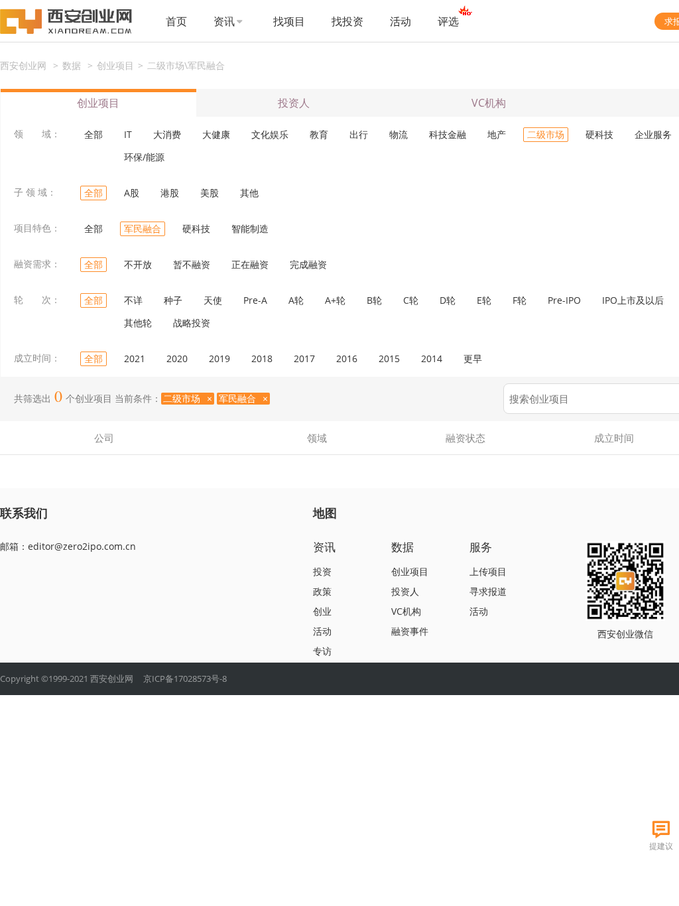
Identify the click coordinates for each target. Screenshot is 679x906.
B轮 (374, 300)
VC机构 (488, 102)
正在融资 (250, 264)
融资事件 (409, 631)
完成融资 (308, 264)
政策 (322, 591)
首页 (176, 21)
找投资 (347, 21)
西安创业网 (23, 65)
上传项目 (488, 571)
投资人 (294, 102)
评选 (448, 21)
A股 (131, 192)
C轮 (410, 300)
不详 (133, 300)
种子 (173, 300)
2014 (431, 358)
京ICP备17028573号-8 (185, 678)
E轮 (484, 300)
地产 (496, 134)
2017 (304, 358)
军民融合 (142, 228)
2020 (177, 358)
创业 (322, 611)
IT (128, 134)
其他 (249, 192)
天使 (213, 300)
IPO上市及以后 (633, 300)
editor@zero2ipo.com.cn (82, 546)
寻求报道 (488, 591)
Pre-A (255, 300)
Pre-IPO (564, 300)
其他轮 (138, 322)
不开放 (138, 264)
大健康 (216, 134)
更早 (472, 358)
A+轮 (335, 300)
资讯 (224, 21)
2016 (346, 358)
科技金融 (447, 134)
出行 (358, 134)
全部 (93, 134)
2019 (219, 358)
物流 (398, 134)
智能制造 (250, 228)
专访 (322, 651)
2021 (134, 358)
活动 (400, 21)
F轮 (519, 300)
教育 (319, 134)
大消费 (167, 134)
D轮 (448, 300)
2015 (389, 358)
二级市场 (545, 134)
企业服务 (653, 134)
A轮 (296, 300)
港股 (169, 192)
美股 (209, 192)
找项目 (289, 21)
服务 (480, 546)
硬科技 (599, 134)
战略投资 (191, 322)
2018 (262, 358)
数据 (71, 65)
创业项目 (115, 65)
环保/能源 (144, 157)
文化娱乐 (269, 134)
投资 (322, 571)
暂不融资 (191, 264)
